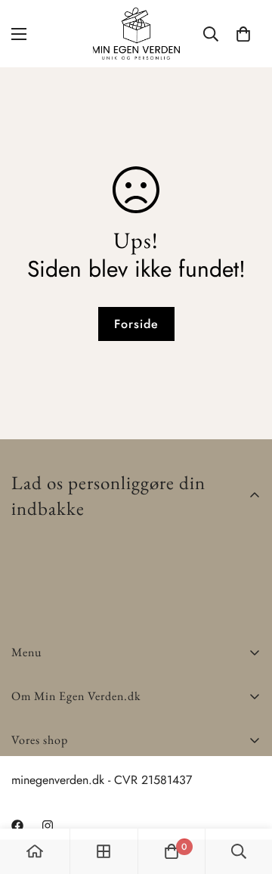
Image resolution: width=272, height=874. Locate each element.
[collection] (103, 851)
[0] (243, 34)
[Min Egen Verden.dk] (136, 33)
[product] (35, 851)
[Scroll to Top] (245, 794)
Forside (136, 324)
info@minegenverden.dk (72, 813)
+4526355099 (49, 795)
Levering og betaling (63, 776)
